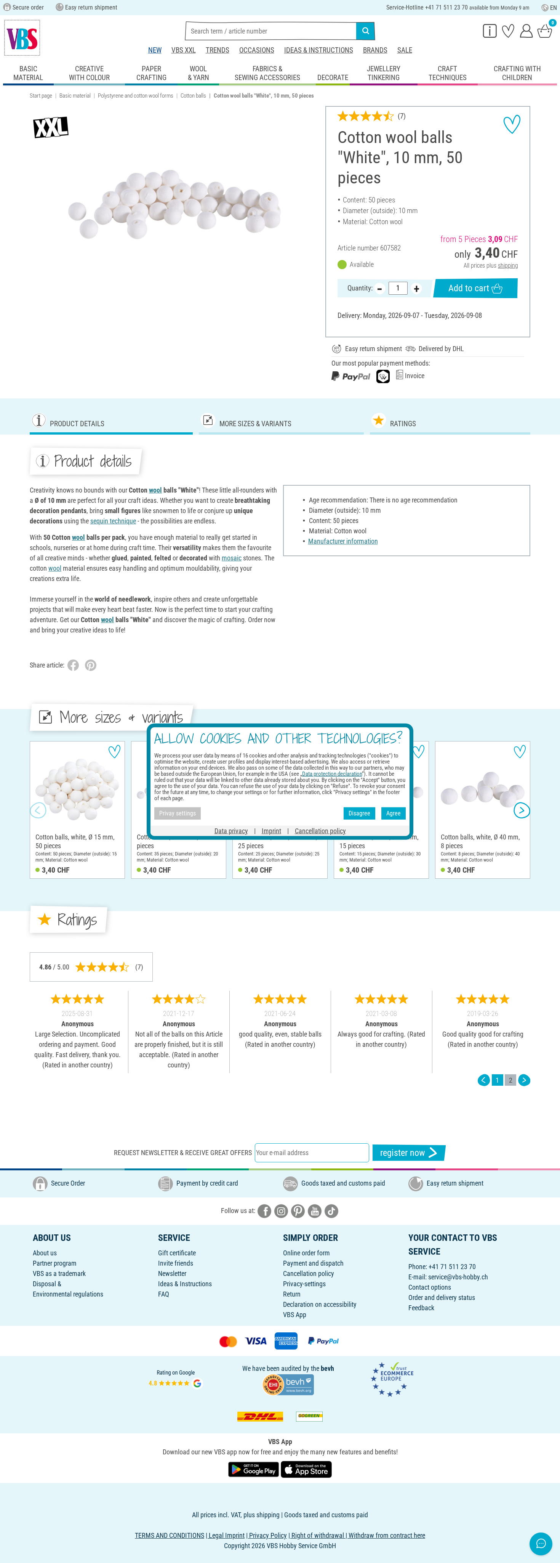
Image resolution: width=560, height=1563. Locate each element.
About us (45, 1253)
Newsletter (172, 1273)
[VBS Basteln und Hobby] (22, 38)
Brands (375, 50)
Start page (41, 95)
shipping (508, 265)
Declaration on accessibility (320, 1304)
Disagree (359, 813)
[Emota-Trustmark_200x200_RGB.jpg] (392, 1379)
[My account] (526, 30)
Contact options (429, 1287)
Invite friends (175, 1263)
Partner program (55, 1263)
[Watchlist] (508, 30)
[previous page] (484, 1080)
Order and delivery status (441, 1297)
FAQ (163, 1294)
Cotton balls (193, 95)
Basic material (75, 95)
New (155, 50)
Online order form (306, 1253)
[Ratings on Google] (176, 1379)
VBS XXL (183, 50)
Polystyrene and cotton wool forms (135, 95)
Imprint (271, 830)
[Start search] (365, 30)
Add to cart (468, 288)
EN (553, 7)
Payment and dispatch (313, 1263)
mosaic (232, 558)
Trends (217, 50)
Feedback (421, 1308)
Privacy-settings (304, 1284)
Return (292, 1294)
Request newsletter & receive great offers (183, 1153)
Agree (393, 813)
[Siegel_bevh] (288, 1384)
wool (155, 490)
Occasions (256, 50)
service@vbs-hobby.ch (458, 1277)
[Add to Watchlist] (512, 124)
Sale (404, 50)
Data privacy (231, 830)
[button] (38, 810)
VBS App (294, 1315)
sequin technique (113, 521)
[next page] (524, 1080)
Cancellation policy (308, 1273)
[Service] (490, 30)
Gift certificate (177, 1253)
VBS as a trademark (59, 1273)
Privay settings (177, 813)
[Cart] (545, 30)
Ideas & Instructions (318, 50)
